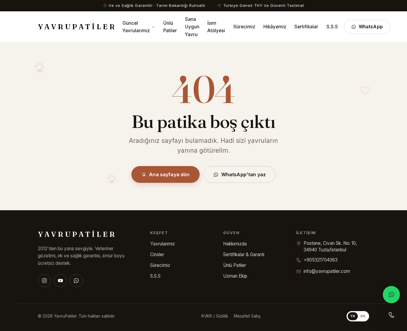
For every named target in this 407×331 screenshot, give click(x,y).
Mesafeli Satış (247, 316)
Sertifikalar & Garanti (243, 254)
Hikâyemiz (274, 27)
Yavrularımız (162, 244)
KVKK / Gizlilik (214, 316)
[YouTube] (60, 280)
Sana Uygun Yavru (192, 26)
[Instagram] (44, 280)
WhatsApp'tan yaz (243, 174)
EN (363, 316)
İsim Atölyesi (216, 26)
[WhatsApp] (76, 280)
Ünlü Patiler (170, 26)
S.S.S (332, 27)
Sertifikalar (306, 27)
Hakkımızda (235, 244)
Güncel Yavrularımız (136, 26)
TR (352, 316)
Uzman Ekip (235, 276)
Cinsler (157, 254)
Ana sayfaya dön (169, 174)
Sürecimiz (244, 27)
